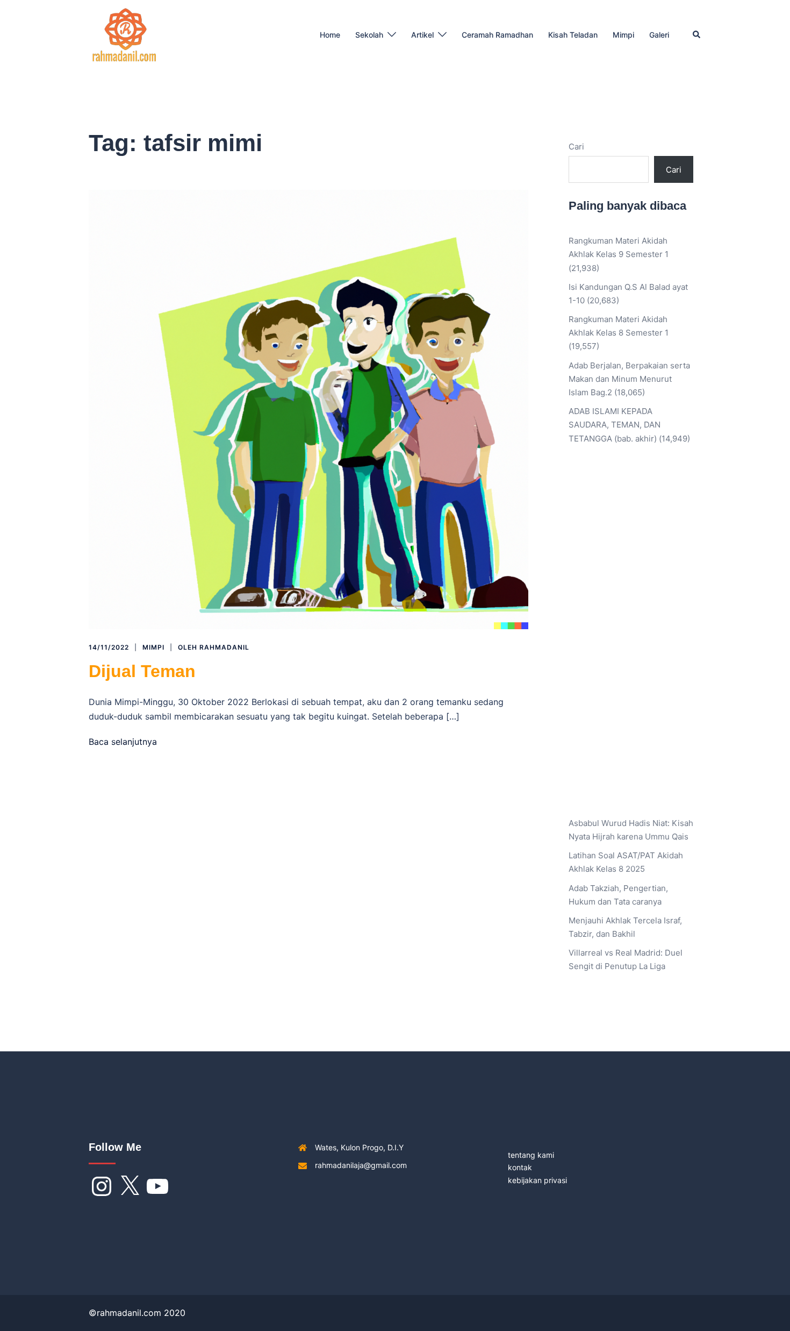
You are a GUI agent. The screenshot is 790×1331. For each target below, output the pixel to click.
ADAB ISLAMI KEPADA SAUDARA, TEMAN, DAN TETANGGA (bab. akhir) (614, 424)
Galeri (659, 34)
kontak (520, 1167)
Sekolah (369, 34)
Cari (576, 146)
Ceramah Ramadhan (497, 34)
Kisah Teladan (573, 34)
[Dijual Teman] (308, 409)
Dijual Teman (142, 671)
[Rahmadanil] (124, 34)
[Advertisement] (631, 639)
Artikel (422, 34)
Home (330, 34)
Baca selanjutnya (123, 741)
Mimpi (623, 34)
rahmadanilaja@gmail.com (361, 1165)
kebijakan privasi (537, 1180)
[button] (697, 35)
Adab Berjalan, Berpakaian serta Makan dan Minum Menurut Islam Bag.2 (629, 378)
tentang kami (531, 1154)
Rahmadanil (224, 647)
